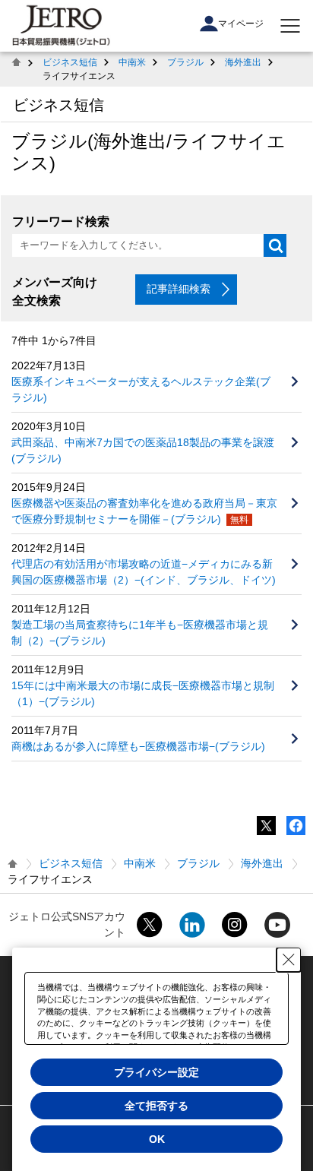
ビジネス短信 (70, 62)
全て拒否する (156, 1106)
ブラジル (185, 62)
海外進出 (243, 62)
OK (157, 1139)
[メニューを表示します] (290, 25)
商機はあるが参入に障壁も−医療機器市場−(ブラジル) (138, 746)
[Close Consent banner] (289, 960)
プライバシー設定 (156, 1072)
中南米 (132, 62)
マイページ (241, 23)
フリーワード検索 (60, 221)
